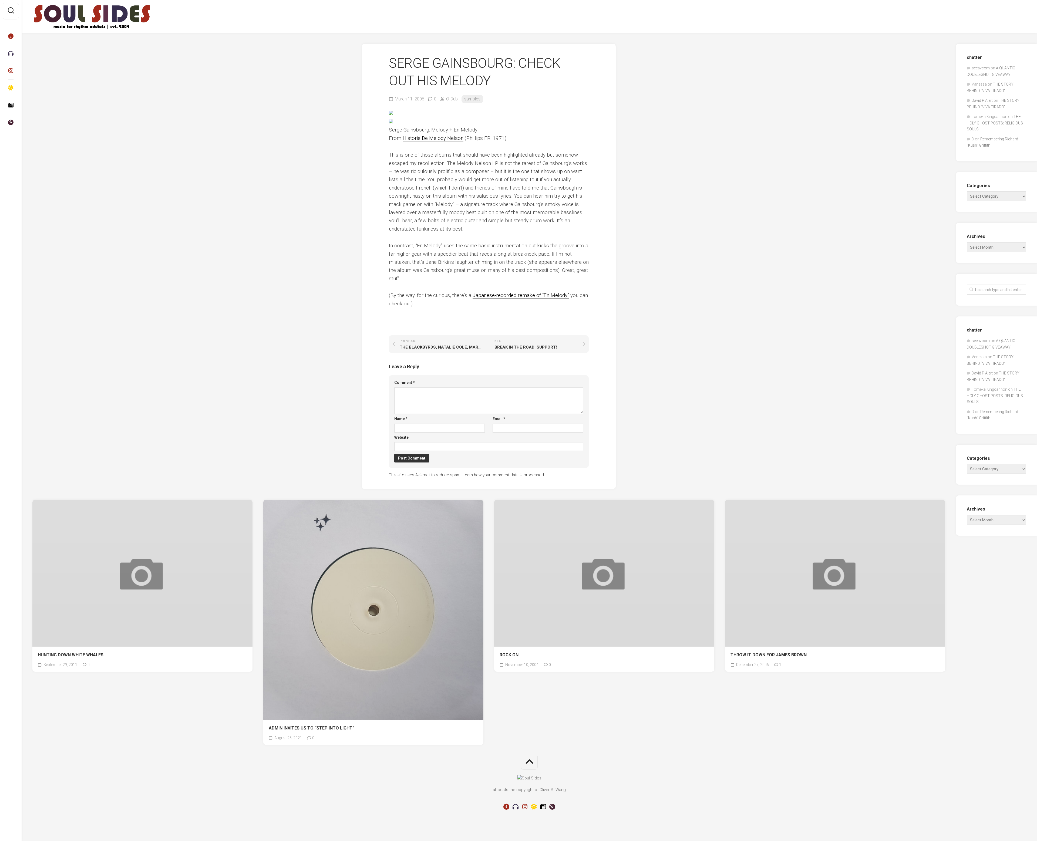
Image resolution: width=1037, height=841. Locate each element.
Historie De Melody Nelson (433, 138)
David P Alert (982, 100)
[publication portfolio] (10, 105)
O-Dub (452, 99)
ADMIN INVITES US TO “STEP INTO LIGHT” (311, 728)
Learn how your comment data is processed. (504, 474)
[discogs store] (10, 122)
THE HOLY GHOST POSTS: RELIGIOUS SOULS (995, 122)
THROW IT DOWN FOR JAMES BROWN (768, 654)
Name (401, 419)
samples (472, 99)
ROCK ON (509, 654)
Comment (404, 382)
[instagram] (10, 70)
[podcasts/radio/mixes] (10, 53)
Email (499, 419)
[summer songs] (10, 88)
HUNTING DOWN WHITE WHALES (70, 654)
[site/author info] (10, 36)
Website (401, 437)
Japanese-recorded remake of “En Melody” (521, 295)
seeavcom (981, 68)
